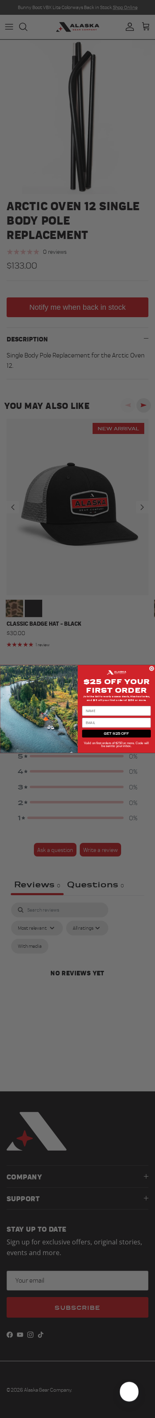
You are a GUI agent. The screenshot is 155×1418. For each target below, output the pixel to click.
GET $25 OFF (116, 733)
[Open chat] (128, 1392)
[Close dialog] (152, 668)
